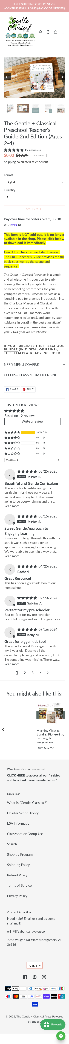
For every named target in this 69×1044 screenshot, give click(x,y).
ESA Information (19, 823)
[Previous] (3, 729)
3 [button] (33, 673)
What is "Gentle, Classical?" (27, 803)
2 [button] (25, 673)
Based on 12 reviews (19, 416)
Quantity (9, 190)
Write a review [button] (33, 421)
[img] (27, 471)
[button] (14, 150)
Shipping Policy (18, 865)
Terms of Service (19, 885)
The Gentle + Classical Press (33, 1016)
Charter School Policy (23, 813)
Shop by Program (20, 854)
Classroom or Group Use (25, 834)
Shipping (10, 162)
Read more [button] (12, 506)
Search (12, 844)
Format (8, 175)
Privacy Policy (17, 896)
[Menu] (63, 31)
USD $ (33, 965)
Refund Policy (17, 875)
